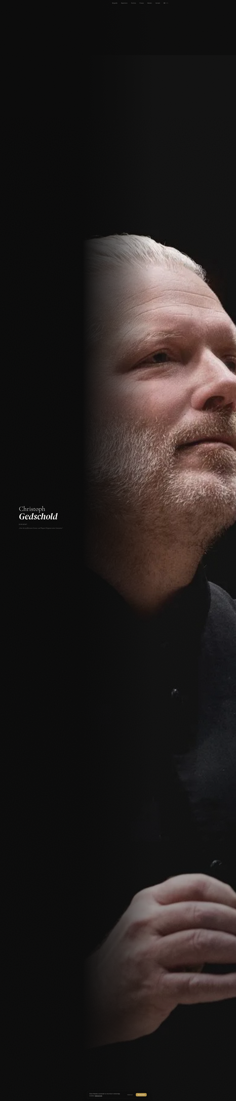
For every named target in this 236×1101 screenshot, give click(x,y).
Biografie (114, 3)
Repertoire (124, 3)
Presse (142, 3)
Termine (133, 3)
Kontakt (158, 3)
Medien (149, 3)
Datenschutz (98, 1095)
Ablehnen (130, 1094)
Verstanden (141, 1094)
